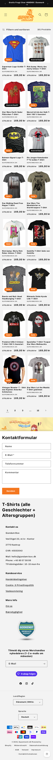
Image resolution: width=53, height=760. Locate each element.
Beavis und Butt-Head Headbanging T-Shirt (12, 297)
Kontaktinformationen (28, 754)
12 (38, 410)
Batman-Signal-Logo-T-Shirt (13, 159)
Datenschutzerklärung (39, 745)
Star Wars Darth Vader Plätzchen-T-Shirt (12, 113)
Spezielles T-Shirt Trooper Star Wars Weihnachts (39, 343)
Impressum (36, 750)
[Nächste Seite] (46, 410)
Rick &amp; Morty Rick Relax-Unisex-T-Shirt (12, 252)
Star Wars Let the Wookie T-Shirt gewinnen (38, 388)
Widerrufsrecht (20, 745)
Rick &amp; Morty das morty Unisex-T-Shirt (37, 68)
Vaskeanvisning (14, 591)
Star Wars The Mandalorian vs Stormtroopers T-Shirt (37, 205)
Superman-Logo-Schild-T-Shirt (14, 68)
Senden (11, 491)
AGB (17, 750)
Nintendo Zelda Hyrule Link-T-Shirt (37, 297)
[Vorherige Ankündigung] (5, 4)
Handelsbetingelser (16, 579)
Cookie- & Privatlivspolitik (20, 585)
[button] (6, 15)
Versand (25, 750)
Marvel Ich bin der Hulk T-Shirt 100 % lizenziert (38, 113)
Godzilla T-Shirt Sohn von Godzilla (38, 252)
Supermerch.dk (25, 742)
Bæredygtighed (14, 612)
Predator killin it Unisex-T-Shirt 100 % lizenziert (13, 343)
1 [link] (7, 410)
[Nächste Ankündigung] (48, 4)
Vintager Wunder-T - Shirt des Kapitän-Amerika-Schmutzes (14, 389)
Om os (9, 606)
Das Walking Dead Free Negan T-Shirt (12, 204)
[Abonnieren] (44, 663)
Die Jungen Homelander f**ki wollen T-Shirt (37, 159)
